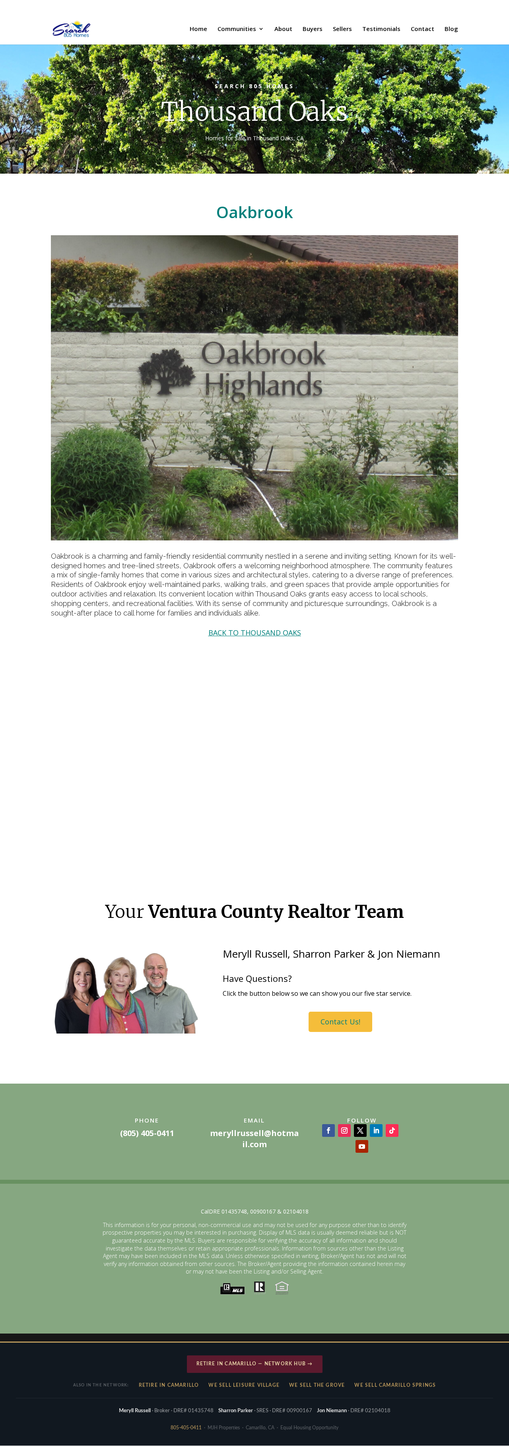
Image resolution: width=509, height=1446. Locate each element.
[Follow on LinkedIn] (376, 1130)
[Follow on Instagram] (344, 1130)
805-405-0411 (186, 1427)
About (283, 29)
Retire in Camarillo (169, 1385)
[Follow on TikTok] (392, 1130)
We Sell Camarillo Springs (395, 1385)
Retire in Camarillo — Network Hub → (254, 1363)
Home (198, 29)
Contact (422, 29)
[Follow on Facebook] (328, 1130)
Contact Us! (340, 1021)
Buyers (312, 29)
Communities (237, 29)
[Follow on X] (360, 1130)
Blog (451, 29)
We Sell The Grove (317, 1385)
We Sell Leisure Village (244, 1385)
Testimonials (381, 29)
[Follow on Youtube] (362, 1146)
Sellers (342, 29)
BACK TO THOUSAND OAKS (254, 632)
